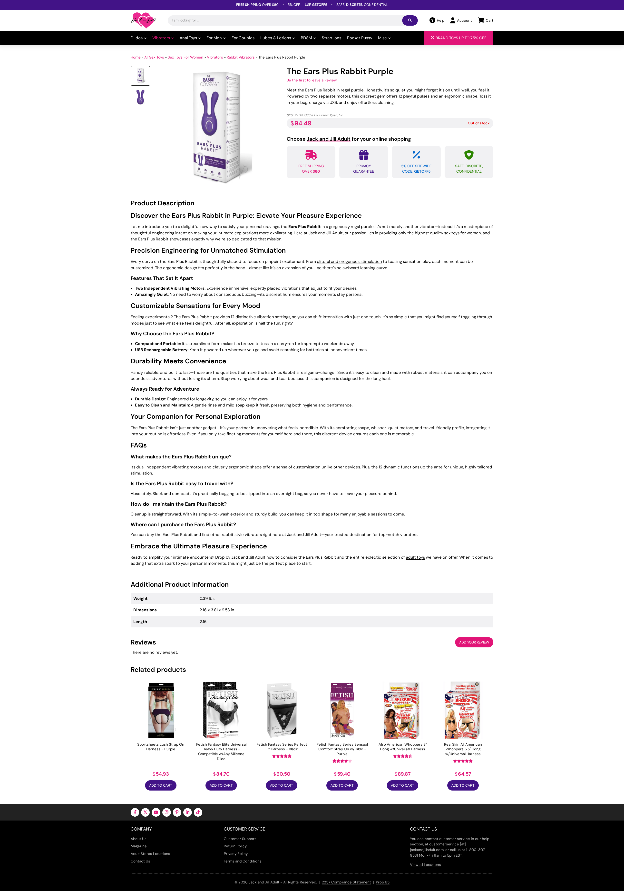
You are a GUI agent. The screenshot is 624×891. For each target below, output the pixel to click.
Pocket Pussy (359, 37)
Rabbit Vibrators (241, 57)
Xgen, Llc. (337, 115)
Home (136, 57)
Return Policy (235, 846)
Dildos (137, 37)
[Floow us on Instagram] (166, 812)
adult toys (415, 557)
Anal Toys (188, 37)
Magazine (139, 846)
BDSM (306, 37)
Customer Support (240, 838)
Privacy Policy (236, 853)
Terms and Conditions (243, 861)
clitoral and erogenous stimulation (349, 261)
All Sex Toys (154, 57)
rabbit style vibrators (242, 534)
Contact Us (140, 861)
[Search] (410, 20)
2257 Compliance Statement (346, 882)
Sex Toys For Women (185, 57)
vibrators (408, 534)
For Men (214, 37)
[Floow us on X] (145, 812)
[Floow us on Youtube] (156, 812)
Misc (382, 37)
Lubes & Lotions (275, 37)
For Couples (243, 37)
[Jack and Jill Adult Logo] (143, 20)
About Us (138, 838)
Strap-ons (331, 37)
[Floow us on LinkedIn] (187, 812)
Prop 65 (383, 882)
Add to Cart (160, 785)
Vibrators (161, 37)
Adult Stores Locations (150, 853)
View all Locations (425, 864)
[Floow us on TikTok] (198, 812)
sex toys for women (462, 233)
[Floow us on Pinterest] (177, 812)
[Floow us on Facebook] (135, 812)
